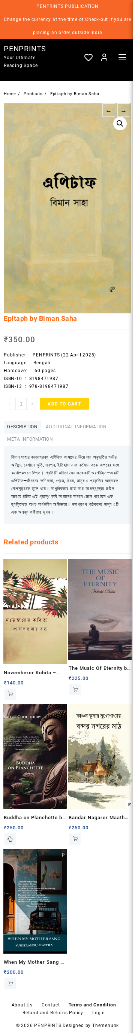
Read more (10, 839)
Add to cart (64, 404)
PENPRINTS (25, 48)
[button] (120, 123)
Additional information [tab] (76, 426)
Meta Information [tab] (30, 439)
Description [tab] (22, 426)
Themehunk (105, 1025)
